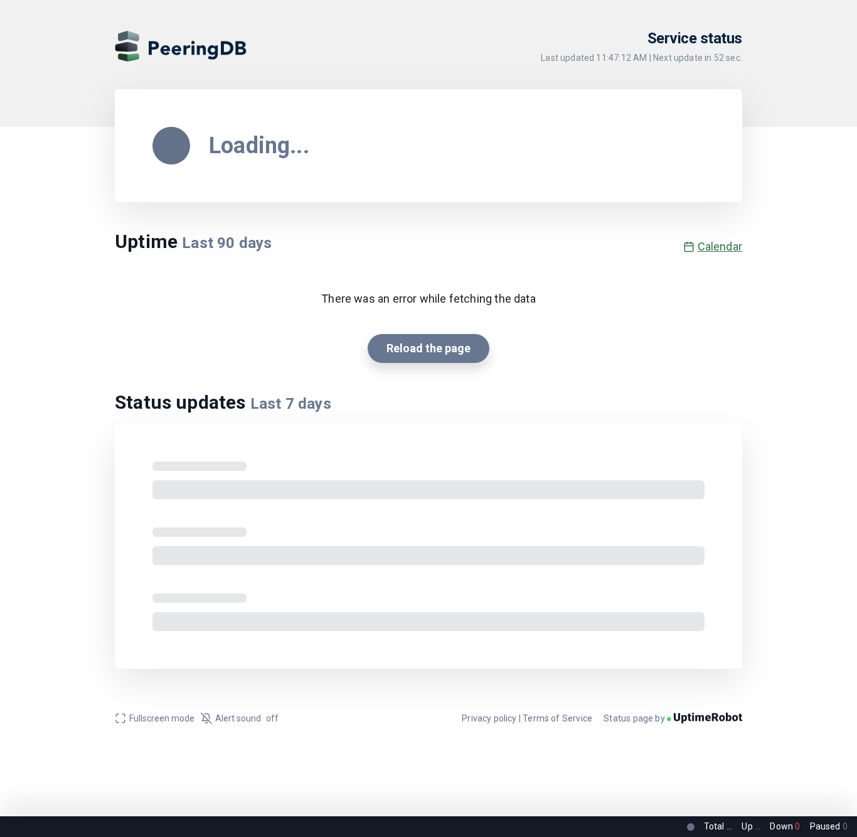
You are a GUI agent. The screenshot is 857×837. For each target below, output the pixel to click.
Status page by (635, 718)
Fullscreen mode (161, 718)
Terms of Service (557, 718)
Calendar (720, 246)
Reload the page (428, 348)
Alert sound (247, 718)
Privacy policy (489, 718)
